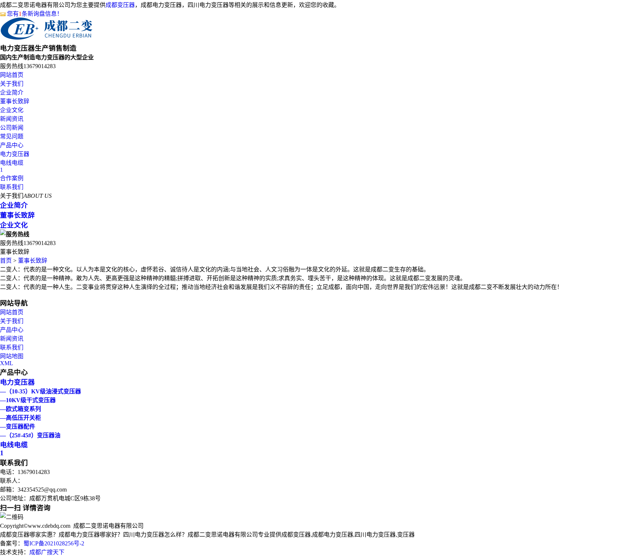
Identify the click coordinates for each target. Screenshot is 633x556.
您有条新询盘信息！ (35, 14)
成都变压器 (120, 5)
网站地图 (11, 356)
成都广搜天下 (46, 552)
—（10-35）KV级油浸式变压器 (40, 391)
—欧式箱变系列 (20, 409)
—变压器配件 (17, 426)
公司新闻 (11, 128)
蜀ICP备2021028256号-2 (53, 543)
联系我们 (11, 187)
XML (6, 363)
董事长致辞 (14, 101)
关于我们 (11, 84)
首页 (6, 260)
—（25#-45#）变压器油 (30, 435)
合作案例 (11, 178)
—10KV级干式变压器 (28, 400)
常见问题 (11, 136)
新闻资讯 (11, 119)
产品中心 (11, 145)
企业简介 (11, 92)
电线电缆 (11, 163)
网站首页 (11, 75)
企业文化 (11, 110)
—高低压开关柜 (20, 418)
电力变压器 (14, 154)
